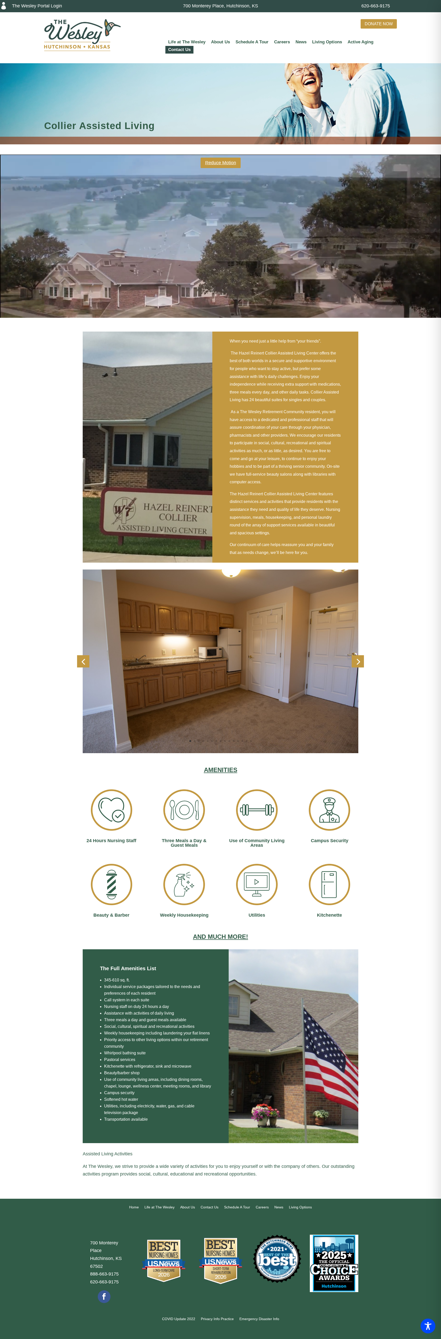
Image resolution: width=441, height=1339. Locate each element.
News (301, 42)
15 (251, 741)
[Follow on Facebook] (104, 1296)
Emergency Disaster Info (259, 1319)
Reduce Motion (220, 162)
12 (238, 741)
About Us (220, 42)
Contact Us (179, 50)
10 (229, 741)
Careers (282, 42)
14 (247, 741)
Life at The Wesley (186, 42)
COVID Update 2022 (178, 1319)
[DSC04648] (220, 751)
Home (134, 1207)
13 (242, 741)
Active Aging (360, 42)
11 (234, 741)
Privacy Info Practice (217, 1319)
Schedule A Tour (252, 42)
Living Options (327, 42)
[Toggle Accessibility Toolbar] (428, 1326)
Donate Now (379, 24)
